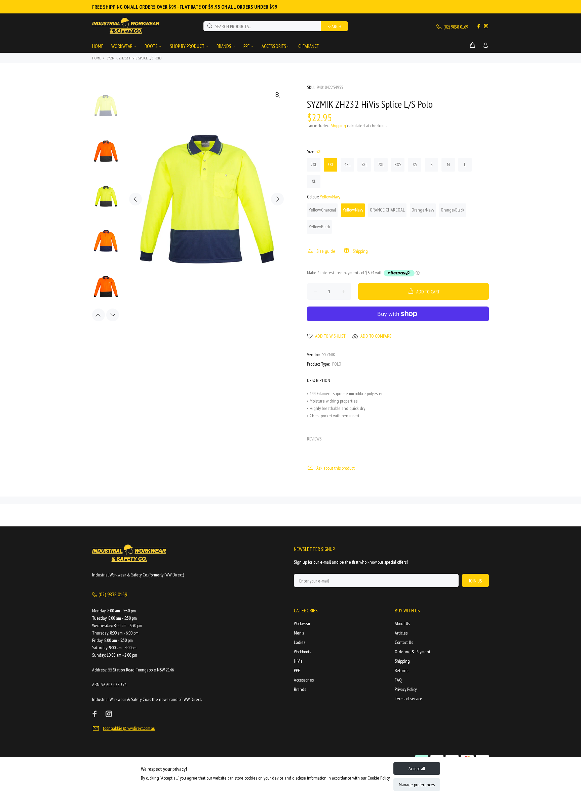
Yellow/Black (319, 227)
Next (277, 199)
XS (415, 164)
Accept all (417, 768)
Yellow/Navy (353, 210)
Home (96, 57)
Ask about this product (335, 468)
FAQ (398, 680)
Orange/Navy (423, 210)
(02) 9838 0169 (455, 27)
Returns (401, 670)
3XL (330, 164)
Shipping (338, 126)
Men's (299, 633)
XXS (397, 164)
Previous (135, 199)
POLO (336, 364)
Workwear (302, 623)
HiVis (298, 661)
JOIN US (475, 581)
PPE (297, 670)
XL (314, 181)
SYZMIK (328, 355)
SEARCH (334, 27)
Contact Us (404, 642)
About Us (402, 623)
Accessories (304, 680)
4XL (347, 164)
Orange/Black (452, 210)
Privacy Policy (406, 689)
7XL (381, 164)
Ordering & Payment (412, 652)
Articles (401, 633)
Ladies (299, 642)
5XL (364, 164)
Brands (300, 689)
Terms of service (408, 699)
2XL (314, 164)
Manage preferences (417, 785)
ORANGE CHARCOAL (387, 210)
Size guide (325, 251)
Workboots (302, 652)
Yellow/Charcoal (322, 210)
